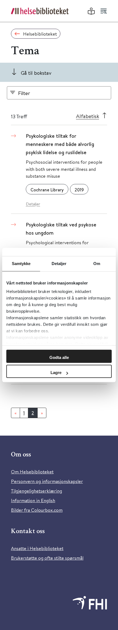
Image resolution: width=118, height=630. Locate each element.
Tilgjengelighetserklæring (36, 491)
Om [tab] (96, 263)
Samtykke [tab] (21, 263)
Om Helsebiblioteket (32, 471)
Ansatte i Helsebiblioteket (37, 548)
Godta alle (59, 357)
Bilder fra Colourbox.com (37, 510)
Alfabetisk (87, 116)
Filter (24, 93)
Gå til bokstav (36, 72)
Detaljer (33, 203)
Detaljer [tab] (59, 263)
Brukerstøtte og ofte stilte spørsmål (47, 558)
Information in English (33, 500)
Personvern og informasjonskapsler (47, 481)
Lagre (55, 372)
